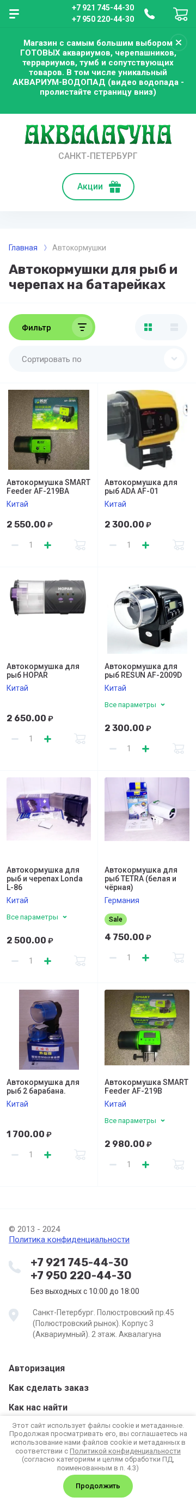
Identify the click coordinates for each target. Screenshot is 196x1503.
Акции (90, 186)
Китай (17, 504)
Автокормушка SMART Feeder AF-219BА (48, 486)
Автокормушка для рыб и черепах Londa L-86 (45, 879)
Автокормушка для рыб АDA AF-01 (141, 486)
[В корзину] (80, 545)
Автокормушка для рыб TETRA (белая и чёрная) (141, 879)
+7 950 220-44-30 (103, 19)
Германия (122, 900)
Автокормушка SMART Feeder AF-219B (146, 1086)
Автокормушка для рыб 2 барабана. (43, 1086)
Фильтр (36, 328)
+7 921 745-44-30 (103, 7)
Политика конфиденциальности (69, 1239)
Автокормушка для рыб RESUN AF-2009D (143, 670)
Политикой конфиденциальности (125, 1451)
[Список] (174, 327)
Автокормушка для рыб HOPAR (43, 670)
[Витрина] (148, 327)
